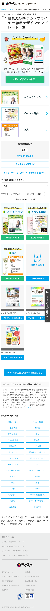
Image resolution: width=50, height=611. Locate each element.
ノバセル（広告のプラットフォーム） (14, 542)
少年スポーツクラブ (37, 501)
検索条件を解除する (25, 156)
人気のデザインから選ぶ (25, 79)
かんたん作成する (12, 238)
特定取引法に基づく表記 (32, 576)
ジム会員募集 (12, 458)
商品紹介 (12, 446)
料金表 (37, 489)
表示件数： (31, 194)
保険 (13, 489)
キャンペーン (12, 464)
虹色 (23, 150)
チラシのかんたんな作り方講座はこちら (25, 373)
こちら (28, 407)
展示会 (12, 501)
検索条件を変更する (26, 164)
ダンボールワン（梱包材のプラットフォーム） (16, 551)
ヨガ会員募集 (12, 440)
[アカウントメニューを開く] (47, 4)
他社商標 (5, 590)
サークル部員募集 (37, 495)
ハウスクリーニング (37, 470)
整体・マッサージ (37, 458)
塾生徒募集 (12, 434)
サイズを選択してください (12, 180)
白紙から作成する (37, 279)
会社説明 (37, 507)
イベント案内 (31, 113)
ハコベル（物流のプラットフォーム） (14, 546)
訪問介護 (37, 446)
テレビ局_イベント (8, 353)
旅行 (37, 483)
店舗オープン (12, 422)
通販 (13, 483)
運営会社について (7, 572)
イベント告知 (37, 422)
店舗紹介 (37, 440)
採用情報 (28, 572)
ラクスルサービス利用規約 (10, 576)
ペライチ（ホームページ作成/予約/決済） (15, 555)
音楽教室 (12, 507)
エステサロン (12, 495)
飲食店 (12, 476)
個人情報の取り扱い (31, 581)
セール (37, 464)
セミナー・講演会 (13, 470)
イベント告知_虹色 (33, 313)
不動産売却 (12, 428)
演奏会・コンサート (37, 452)
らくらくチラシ (32, 97)
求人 (26, 129)
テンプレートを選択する (13, 318)
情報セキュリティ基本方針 (10, 585)
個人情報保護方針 (7, 581)
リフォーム (12, 452)
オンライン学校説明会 (9, 313)
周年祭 (37, 476)
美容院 (37, 428)
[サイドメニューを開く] (3, 4)
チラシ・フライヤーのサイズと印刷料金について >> (25, 173)
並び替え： (5, 194)
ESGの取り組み (30, 590)
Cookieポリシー (30, 585)
